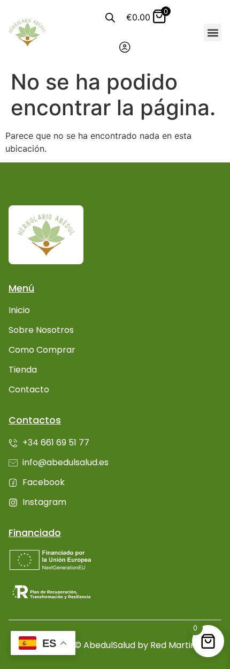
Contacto (29, 389)
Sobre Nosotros (41, 330)
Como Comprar (42, 350)
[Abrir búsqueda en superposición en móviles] (110, 17)
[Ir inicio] (27, 32)
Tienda (23, 369)
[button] (212, 32)
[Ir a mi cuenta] (125, 47)
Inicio (19, 310)
